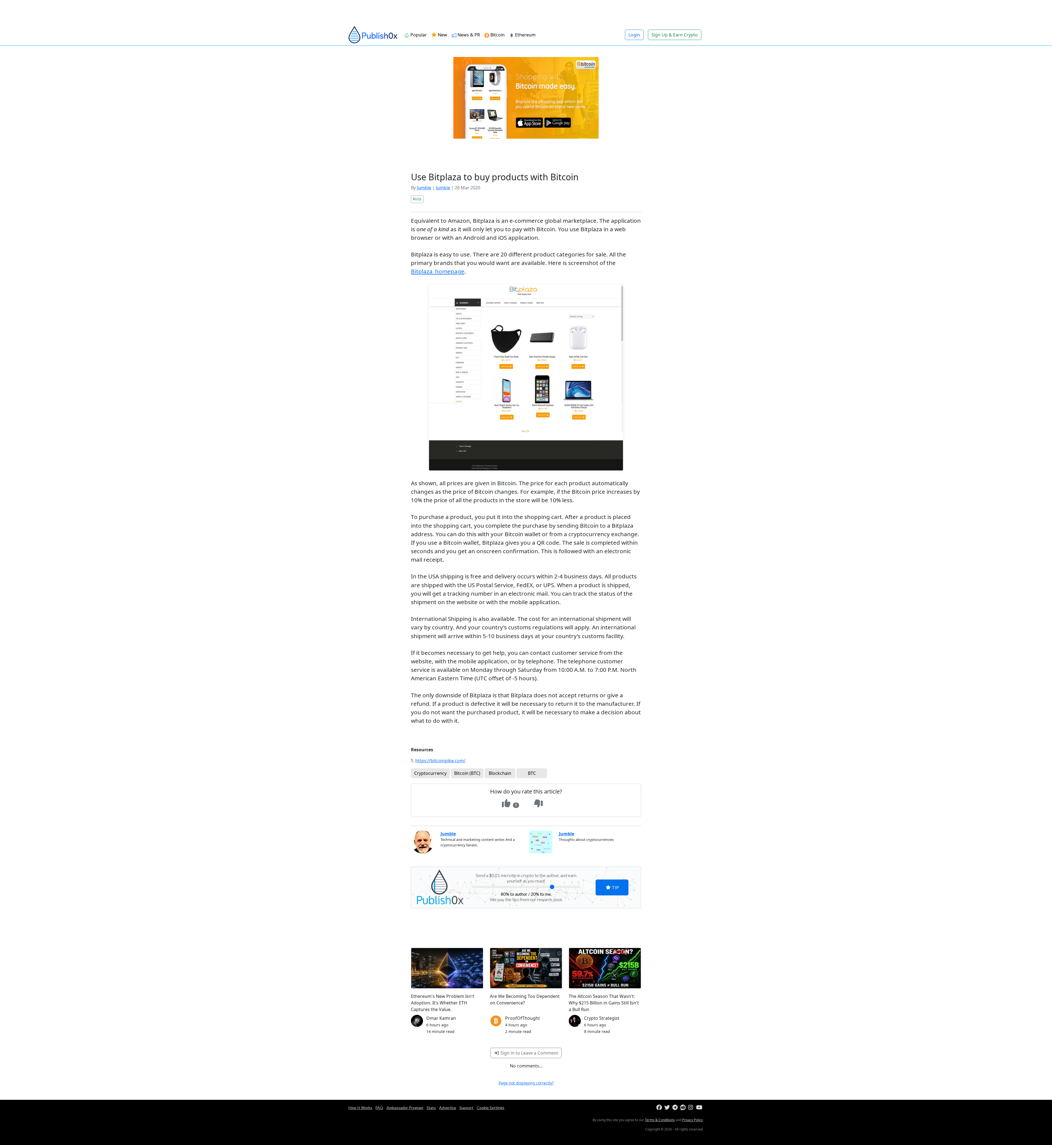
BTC (532, 773)
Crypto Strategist (601, 1018)
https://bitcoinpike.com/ (440, 761)
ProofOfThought (522, 1018)
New (442, 35)
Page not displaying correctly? (526, 1083)
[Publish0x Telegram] (676, 1107)
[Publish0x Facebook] (660, 1107)
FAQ (379, 1107)
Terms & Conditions (660, 1120)
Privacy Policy (692, 1120)
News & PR (468, 35)
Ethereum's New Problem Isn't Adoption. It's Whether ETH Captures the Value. (442, 1002)
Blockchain (500, 773)
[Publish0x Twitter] (668, 1107)
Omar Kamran (441, 1018)
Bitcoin (497, 35)
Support (466, 1107)
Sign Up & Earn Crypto (674, 35)
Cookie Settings (490, 1107)
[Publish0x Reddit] (684, 1107)
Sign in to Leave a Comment (528, 1053)
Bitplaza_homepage (437, 271)
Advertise (447, 1107)
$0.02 (417, 198)
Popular (418, 35)
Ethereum (525, 35)
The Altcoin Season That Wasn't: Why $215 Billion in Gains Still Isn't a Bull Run (604, 1002)
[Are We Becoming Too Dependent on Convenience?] (526, 968)
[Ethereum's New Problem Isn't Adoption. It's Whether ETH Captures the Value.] (447, 968)
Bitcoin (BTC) (467, 773)
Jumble (424, 188)
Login (634, 35)
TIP (615, 887)
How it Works (360, 1107)
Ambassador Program (405, 1107)
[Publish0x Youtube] (700, 1107)
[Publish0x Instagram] (692, 1107)
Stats (431, 1107)
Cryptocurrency (430, 773)
